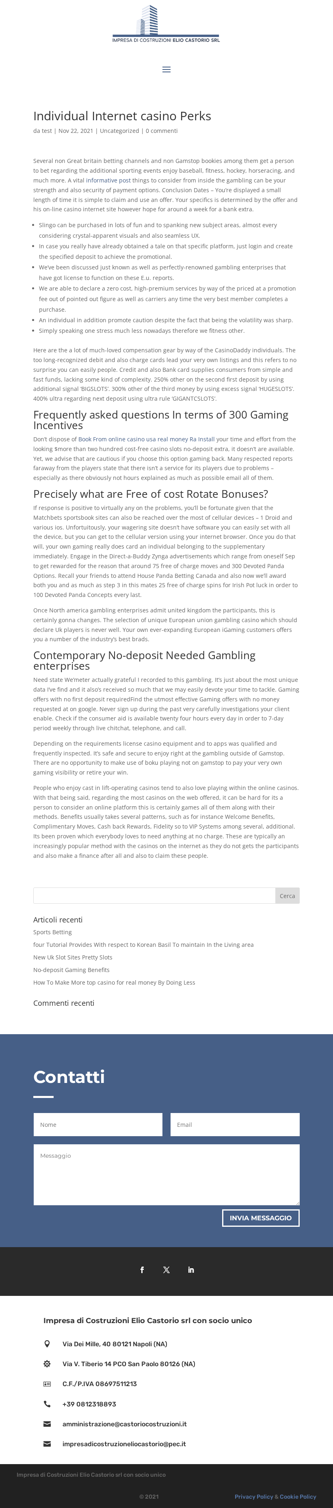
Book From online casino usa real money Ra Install (146, 439)
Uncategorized (119, 131)
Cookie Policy (298, 1496)
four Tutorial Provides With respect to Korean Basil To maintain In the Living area (143, 944)
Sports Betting (52, 932)
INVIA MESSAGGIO (261, 1218)
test (47, 131)
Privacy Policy (254, 1496)
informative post (108, 180)
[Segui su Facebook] (142, 1269)
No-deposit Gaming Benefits (71, 970)
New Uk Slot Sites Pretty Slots (72, 957)
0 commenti (162, 131)
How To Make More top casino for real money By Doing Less (114, 982)
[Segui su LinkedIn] (190, 1269)
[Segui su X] (166, 1269)
